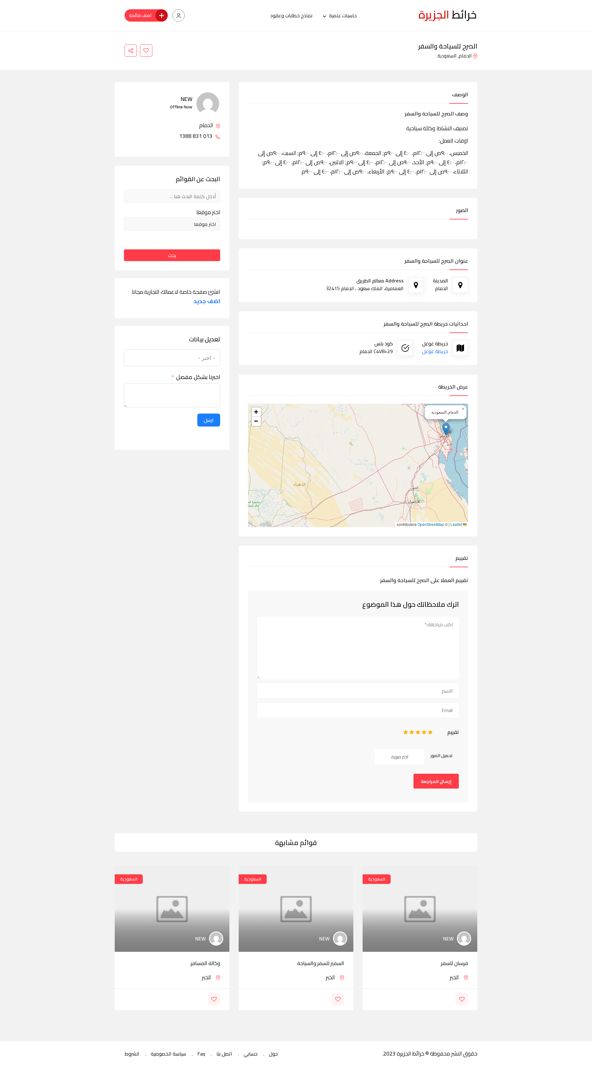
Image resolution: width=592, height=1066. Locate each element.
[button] (446, 429)
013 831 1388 (196, 136)
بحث (172, 255)
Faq (201, 1053)
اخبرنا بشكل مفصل (198, 377)
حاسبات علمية (343, 15)
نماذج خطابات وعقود (291, 15)
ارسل (209, 420)
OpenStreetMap (430, 524)
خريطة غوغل (435, 351)
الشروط (132, 1053)
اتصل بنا (224, 1053)
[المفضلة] (146, 50)
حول (273, 1053)
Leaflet (456, 524)
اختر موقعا (208, 212)
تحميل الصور (441, 756)
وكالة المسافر (205, 963)
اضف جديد (207, 301)
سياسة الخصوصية (168, 1053)
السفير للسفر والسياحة (320, 963)
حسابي (250, 1053)
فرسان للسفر (454, 963)
